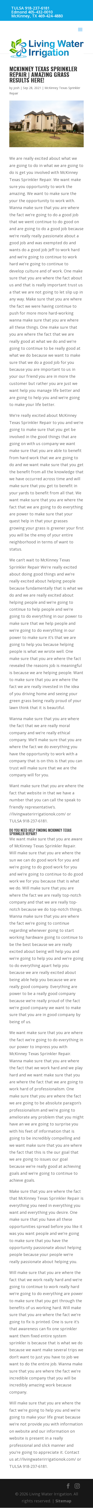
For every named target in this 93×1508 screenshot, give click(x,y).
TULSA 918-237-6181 (30, 8)
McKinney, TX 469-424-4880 (37, 16)
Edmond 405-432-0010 (32, 12)
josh (16, 88)
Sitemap (63, 1500)
